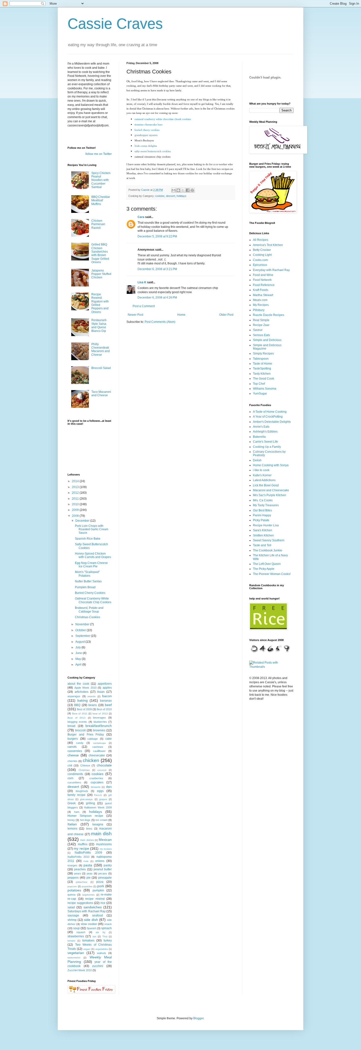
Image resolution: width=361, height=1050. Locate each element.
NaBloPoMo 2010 (78, 856)
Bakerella (259, 436)
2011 (76, 498)
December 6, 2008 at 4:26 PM (157, 297)
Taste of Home (262, 363)
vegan (86, 949)
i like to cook (261, 470)
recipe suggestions (80, 903)
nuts (85, 861)
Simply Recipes (263, 353)
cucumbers (74, 782)
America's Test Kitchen (268, 245)
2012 (76, 492)
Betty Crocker (262, 250)
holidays (181, 195)
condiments (75, 774)
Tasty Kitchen (262, 373)
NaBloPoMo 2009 (88, 852)
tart (94, 936)
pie (88, 877)
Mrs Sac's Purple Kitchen (269, 495)
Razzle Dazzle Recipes (268, 315)
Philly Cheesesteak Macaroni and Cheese (100, 349)
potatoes (74, 890)
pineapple (105, 877)
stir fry (100, 932)
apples (107, 687)
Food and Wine (263, 275)
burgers (73, 738)
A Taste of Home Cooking (270, 411)
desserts (95, 787)
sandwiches (92, 907)
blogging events (77, 721)
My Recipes (261, 305)
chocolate (104, 765)
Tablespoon (261, 358)
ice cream (101, 819)
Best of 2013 (76, 717)
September (83, 636)
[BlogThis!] (178, 190)
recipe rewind (95, 898)
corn (70, 778)
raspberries (88, 894)
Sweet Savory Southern (268, 540)
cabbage (92, 738)
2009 (76, 510)
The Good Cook (263, 378)
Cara (141, 217)
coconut (101, 770)
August (80, 641)
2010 (76, 504)
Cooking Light (262, 255)
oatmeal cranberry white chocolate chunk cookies (163, 119)
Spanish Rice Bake (87, 538)
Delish (257, 460)
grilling (90, 803)
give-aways (86, 799)
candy (79, 742)
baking (82, 700)
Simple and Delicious (267, 340)
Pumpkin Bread (85, 587)
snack (108, 924)
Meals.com (260, 300)
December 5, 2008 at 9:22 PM (157, 236)
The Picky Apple (263, 569)
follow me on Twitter (98, 154)
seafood (97, 915)
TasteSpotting (262, 368)
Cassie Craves (115, 23)
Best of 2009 (84, 709)
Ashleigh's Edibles (265, 431)
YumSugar (260, 393)
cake (108, 738)
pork (100, 886)
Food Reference (264, 285)
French (98, 795)
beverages (99, 717)
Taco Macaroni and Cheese (101, 393)
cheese (73, 755)
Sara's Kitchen (262, 530)
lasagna (97, 824)
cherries (72, 761)
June (79, 653)
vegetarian (76, 953)
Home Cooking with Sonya (271, 465)
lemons (72, 828)
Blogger (198, 1018)
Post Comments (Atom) (160, 322)
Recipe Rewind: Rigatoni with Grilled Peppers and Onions (100, 303)
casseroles (75, 751)
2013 (76, 487)
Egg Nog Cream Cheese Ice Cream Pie (91, 564)
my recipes (106, 848)
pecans (102, 873)
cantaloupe (99, 743)
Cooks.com (260, 260)
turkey (108, 940)
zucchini (97, 966)
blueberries (100, 721)
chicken (91, 760)
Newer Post (135, 314)
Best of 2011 (79, 713)
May (78, 659)
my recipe (81, 848)
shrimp (72, 920)
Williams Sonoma (264, 388)
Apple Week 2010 (85, 687)
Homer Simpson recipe (85, 816)
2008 (76, 516)
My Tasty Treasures (266, 505)
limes (89, 828)
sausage (73, 915)
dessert (170, 195)
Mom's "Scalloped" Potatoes (87, 573)
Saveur (258, 330)
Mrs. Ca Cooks (263, 500)
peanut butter (103, 869)
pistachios (81, 882)
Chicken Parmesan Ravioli (98, 224)
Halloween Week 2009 (98, 807)
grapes (103, 799)
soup (76, 928)
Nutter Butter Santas (88, 581)
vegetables (101, 949)
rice (102, 903)
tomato (71, 940)
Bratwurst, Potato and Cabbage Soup (89, 609)
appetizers (105, 683)
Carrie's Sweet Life (265, 441)
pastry (108, 865)
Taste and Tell (262, 545)
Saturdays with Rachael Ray (87, 911)
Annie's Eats (261, 426)
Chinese (85, 765)
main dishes (87, 840)
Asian (101, 692)
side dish (91, 920)
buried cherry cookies (147, 129)
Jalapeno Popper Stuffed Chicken (101, 274)
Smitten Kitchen (263, 535)
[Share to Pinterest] (192, 190)
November (82, 624)
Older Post (226, 314)
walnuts (101, 953)
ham (76, 811)
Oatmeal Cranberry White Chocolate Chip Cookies (93, 600)
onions (99, 861)
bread (71, 726)
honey (71, 819)
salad (71, 907)
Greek (72, 803)
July (78, 647)
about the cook (78, 683)
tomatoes (88, 940)
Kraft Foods (260, 290)
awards (91, 696)
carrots (72, 747)
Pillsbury (258, 310)
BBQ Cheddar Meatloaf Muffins (100, 200)
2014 (76, 481)
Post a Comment (144, 306)
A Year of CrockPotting (268, 416)
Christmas (84, 770)
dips (109, 787)
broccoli (80, 730)
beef (108, 705)
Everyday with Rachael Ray (271, 270)
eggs (100, 791)
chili (70, 765)
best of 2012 (100, 713)
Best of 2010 (104, 709)
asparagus (74, 696)
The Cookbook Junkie (267, 550)
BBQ (77, 705)
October (81, 630)
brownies (99, 730)
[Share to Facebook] (187, 190)
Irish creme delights (146, 145)
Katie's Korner (262, 475)
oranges (72, 865)
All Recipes (260, 240)
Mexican (105, 840)
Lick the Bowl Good (266, 485)
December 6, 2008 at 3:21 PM (157, 269)
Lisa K (142, 282)
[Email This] (173, 190)
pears (77, 873)
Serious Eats (261, 335)
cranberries (96, 778)
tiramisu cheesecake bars (148, 124)
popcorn (72, 886)
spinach (106, 928)
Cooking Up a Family (267, 447)
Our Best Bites (262, 510)
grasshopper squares (146, 135)
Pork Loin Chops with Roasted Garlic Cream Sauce (91, 529)
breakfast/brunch (98, 726)
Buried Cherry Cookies (90, 593)
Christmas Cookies (87, 617)
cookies (160, 195)
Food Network (262, 280)
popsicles (87, 886)
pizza (99, 882)
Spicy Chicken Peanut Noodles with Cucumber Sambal (101, 180)
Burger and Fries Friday (86, 734)
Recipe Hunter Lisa (266, 525)
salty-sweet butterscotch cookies (153, 151)
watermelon (74, 957)
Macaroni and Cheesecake (271, 490)
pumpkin (98, 890)
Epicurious (260, 265)
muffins (82, 844)
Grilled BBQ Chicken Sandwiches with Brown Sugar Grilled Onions (100, 253)
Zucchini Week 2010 (80, 970)
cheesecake (97, 755)
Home (181, 314)
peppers (73, 877)
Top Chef (259, 383)
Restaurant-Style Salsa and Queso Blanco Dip (99, 325)
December (82, 520)
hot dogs (85, 819)
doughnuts (82, 791)
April (78, 664)
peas (90, 873)
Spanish (91, 928)
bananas (106, 700)
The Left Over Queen (267, 564)
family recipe (76, 795)
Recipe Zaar (261, 325)
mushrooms (104, 844)
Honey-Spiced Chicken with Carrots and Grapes (93, 555)
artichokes (81, 692)
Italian (72, 824)
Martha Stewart (263, 295)
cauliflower (99, 751)
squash (80, 932)
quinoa (71, 894)
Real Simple (261, 320)
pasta (87, 865)
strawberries (76, 936)
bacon (107, 696)
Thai (104, 936)
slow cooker (89, 924)
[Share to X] (182, 190)
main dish (101, 833)
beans (92, 705)
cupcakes (97, 782)
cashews (97, 746)
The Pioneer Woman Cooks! (272, 574)
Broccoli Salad (101, 368)
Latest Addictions (264, 480)
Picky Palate (261, 520)
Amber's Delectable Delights (272, 421)
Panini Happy (262, 515)
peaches (80, 869)
